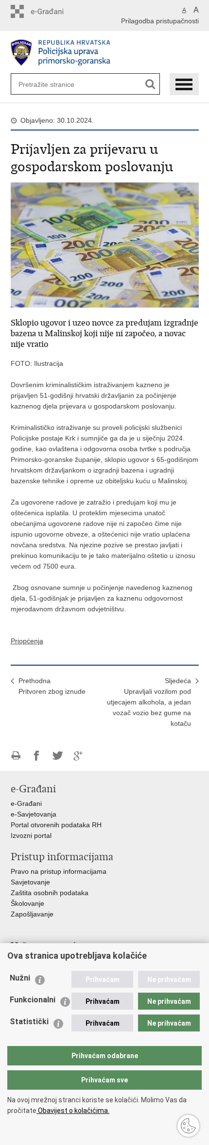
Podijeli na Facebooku (37, 756)
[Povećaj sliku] (105, 244)
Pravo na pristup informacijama (58, 871)
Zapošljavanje (32, 914)
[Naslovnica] (105, 52)
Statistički (29, 1021)
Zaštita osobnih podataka (49, 893)
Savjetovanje (30, 882)
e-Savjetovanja (33, 814)
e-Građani (26, 803)
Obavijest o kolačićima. (72, 1110)
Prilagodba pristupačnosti (160, 21)
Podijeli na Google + (78, 756)
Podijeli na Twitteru (57, 756)
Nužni (20, 977)
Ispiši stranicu (16, 756)
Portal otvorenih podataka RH (56, 825)
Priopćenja (27, 641)
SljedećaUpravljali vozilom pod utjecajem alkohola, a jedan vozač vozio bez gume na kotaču (149, 702)
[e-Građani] (52, 11)
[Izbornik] (184, 84)
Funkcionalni (32, 999)
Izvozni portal (31, 835)
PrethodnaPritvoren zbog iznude (52, 686)
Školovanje (27, 903)
